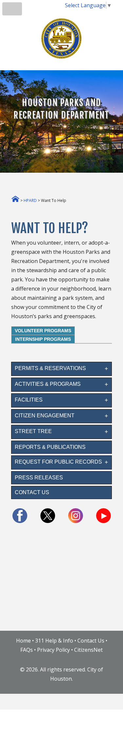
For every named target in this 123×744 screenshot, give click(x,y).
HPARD (30, 200)
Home (23, 640)
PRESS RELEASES (39, 477)
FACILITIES (29, 400)
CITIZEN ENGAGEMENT (44, 415)
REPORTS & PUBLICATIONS (50, 447)
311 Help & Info (54, 640)
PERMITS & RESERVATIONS (50, 368)
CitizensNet (88, 649)
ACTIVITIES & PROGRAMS (48, 384)
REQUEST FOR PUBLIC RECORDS (58, 462)
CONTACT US (32, 492)
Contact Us (90, 640)
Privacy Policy (53, 649)
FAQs (26, 649)
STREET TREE (33, 431)
